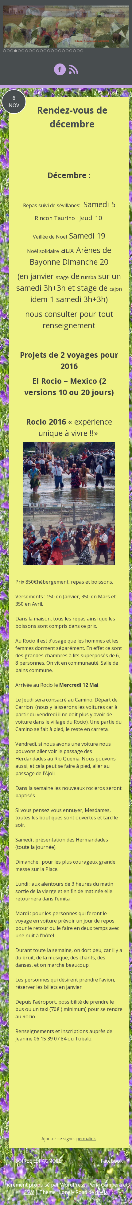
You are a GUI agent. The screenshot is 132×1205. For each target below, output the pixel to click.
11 (41, 50)
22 (81, 50)
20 (74, 50)
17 (63, 50)
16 (59, 50)
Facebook (115, 1160)
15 (56, 50)
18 (67, 50)
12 (45, 50)
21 (78, 50)
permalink (86, 1138)
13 (48, 50)
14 (52, 50)
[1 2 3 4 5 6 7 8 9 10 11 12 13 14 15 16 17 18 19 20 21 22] (66, 27)
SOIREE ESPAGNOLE (35, 1160)
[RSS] (73, 69)
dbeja (101, 1192)
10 (37, 50)
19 (70, 50)
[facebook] (60, 69)
